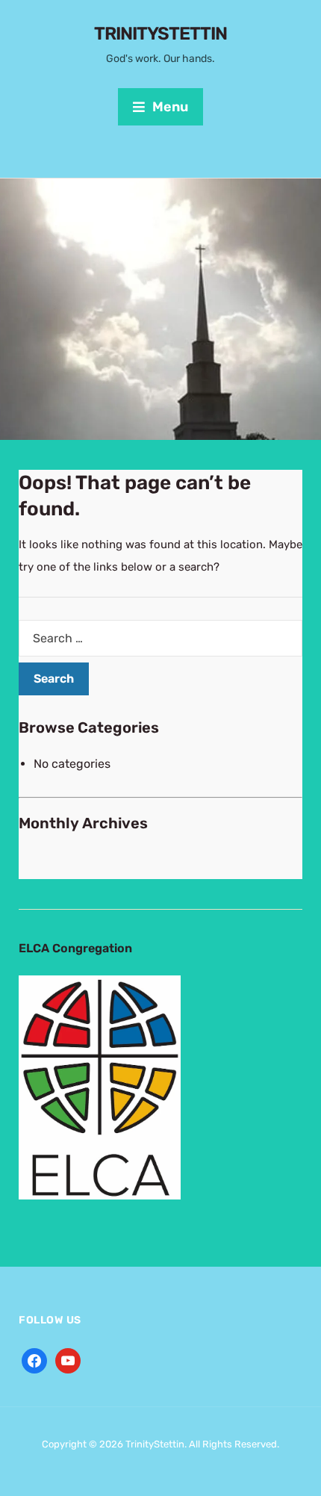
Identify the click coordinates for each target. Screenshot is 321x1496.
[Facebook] (34, 1359)
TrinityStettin (160, 33)
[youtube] (68, 1359)
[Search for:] (160, 638)
